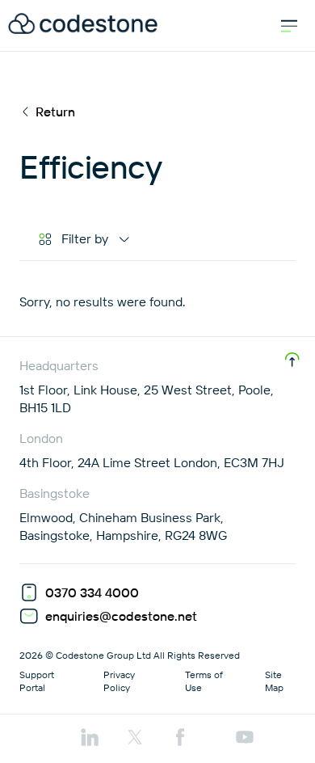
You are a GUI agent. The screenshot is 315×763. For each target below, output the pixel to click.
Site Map (274, 680)
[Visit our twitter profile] (135, 739)
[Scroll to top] (292, 359)
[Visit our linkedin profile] (89, 739)
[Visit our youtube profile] (244, 739)
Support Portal (36, 680)
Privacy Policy (119, 680)
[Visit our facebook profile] (180, 739)
